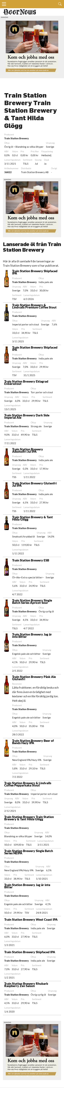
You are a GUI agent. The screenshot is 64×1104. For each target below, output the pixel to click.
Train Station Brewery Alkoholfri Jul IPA (27, 450)
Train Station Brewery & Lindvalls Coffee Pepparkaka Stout (27, 784)
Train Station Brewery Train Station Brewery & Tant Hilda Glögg (29, 818)
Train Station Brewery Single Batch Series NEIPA (28, 852)
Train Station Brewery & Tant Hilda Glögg (32, 518)
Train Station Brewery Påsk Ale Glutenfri (34, 678)
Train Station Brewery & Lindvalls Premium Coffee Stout (34, 306)
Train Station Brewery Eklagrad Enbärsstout (26, 382)
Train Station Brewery (16, 138)
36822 (8, 172)
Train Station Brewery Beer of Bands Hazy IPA (33, 742)
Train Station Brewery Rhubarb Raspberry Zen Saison (26, 985)
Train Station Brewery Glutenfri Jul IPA (34, 484)
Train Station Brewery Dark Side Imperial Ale (26, 416)
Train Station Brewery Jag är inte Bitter (32, 635)
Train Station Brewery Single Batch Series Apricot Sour (32, 601)
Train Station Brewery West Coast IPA (31, 919)
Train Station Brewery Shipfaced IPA (34, 272)
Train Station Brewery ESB (30, 560)
